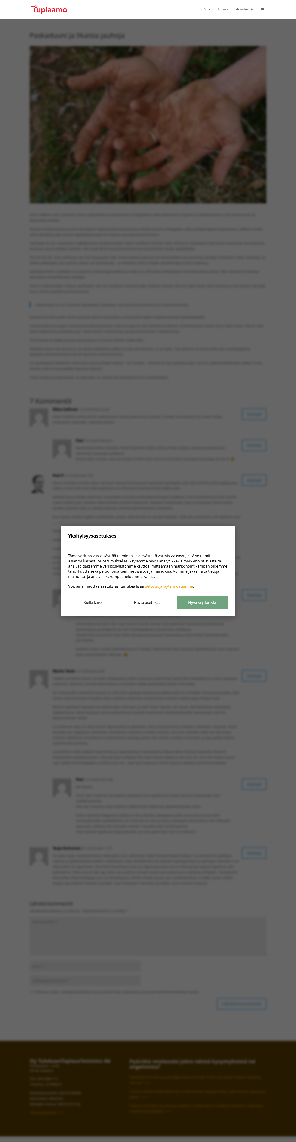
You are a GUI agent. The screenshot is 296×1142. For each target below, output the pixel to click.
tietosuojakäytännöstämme (169, 586)
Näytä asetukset (148, 602)
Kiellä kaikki (93, 602)
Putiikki (223, 9)
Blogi (207, 9)
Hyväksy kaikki (202, 602)
